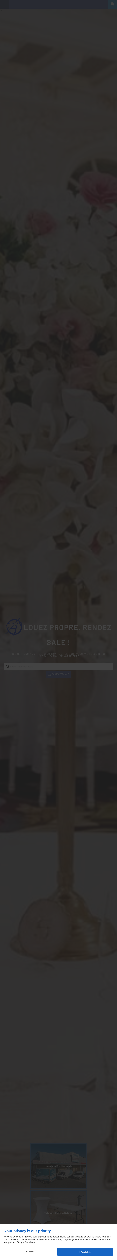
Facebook (30, 1242)
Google (20, 1242)
